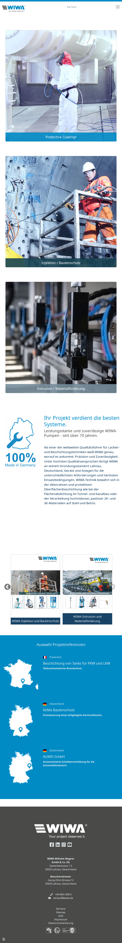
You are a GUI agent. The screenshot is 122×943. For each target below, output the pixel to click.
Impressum (60, 919)
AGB (60, 916)
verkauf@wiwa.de (63, 898)
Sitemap (60, 912)
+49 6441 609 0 (63, 894)
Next (112, 587)
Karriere (71, 6)
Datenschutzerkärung (60, 923)
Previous (7, 587)
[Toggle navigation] (117, 7)
